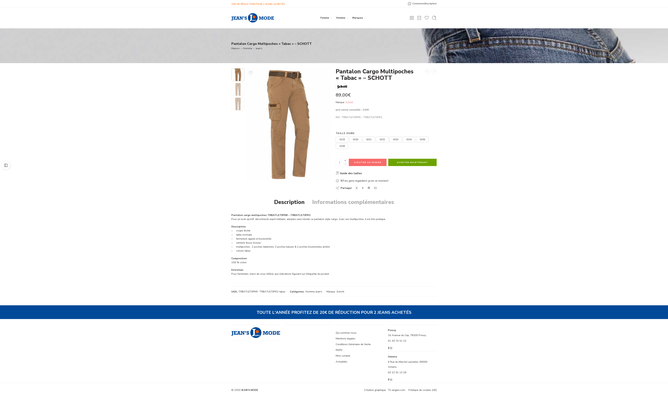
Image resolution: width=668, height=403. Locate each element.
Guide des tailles (350, 173)
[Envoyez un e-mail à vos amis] (375, 188)
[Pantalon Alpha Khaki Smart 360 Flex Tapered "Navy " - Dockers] (434, 71)
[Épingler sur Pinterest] (369, 188)
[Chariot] (419, 17)
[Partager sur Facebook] (362, 188)
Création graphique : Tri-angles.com (384, 390)
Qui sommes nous (346, 333)
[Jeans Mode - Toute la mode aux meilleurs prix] (252, 18)
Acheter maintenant (412, 162)
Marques (357, 17)
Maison (235, 48)
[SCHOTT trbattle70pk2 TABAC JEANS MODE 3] (238, 74)
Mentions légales (345, 338)
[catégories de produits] (411, 17)
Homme (340, 17)
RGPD (339, 350)
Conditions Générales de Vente (353, 344)
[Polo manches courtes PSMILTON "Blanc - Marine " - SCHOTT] (427, 71)
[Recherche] (434, 17)
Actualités (341, 361)
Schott (349, 102)
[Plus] (345, 160)
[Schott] (342, 86)
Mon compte (343, 355)
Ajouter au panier (367, 162)
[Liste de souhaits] (250, 73)
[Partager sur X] (356, 188)
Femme (324, 17)
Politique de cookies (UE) (422, 390)
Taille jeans (345, 133)
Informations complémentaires (353, 202)
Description (289, 202)
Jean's (259, 48)
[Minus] (345, 164)
